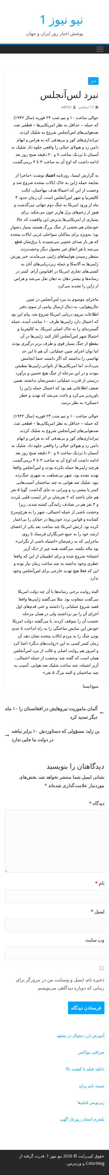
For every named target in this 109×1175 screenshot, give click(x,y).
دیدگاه (96, 803)
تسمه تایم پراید (91, 1085)
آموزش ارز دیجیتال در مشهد (80, 1035)
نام (99, 883)
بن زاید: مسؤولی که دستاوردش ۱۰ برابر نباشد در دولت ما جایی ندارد (55, 735)
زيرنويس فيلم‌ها (91, 1102)
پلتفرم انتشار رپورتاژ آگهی (82, 1119)
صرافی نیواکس (91, 1052)
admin (66, 106)
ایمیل (97, 911)
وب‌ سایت (94, 940)
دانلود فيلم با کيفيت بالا (85, 1068)
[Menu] (100, 49)
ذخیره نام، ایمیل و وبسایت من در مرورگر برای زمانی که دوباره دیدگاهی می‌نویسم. (60, 983)
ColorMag (95, 1163)
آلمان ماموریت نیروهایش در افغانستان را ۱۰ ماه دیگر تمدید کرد (51, 712)
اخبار (93, 81)
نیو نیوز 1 (61, 19)
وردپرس (74, 1163)
